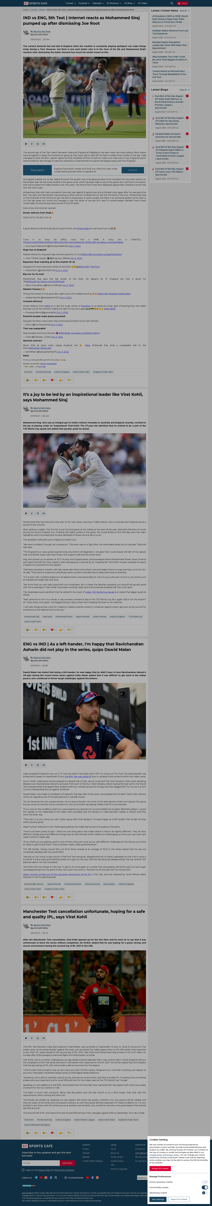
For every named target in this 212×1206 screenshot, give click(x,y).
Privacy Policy (173, 1155)
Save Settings (158, 1199)
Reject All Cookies (179, 1199)
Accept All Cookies (160, 1168)
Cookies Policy (155, 1155)
